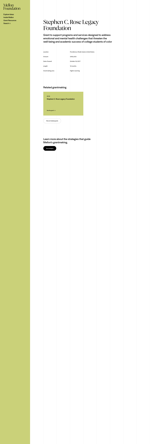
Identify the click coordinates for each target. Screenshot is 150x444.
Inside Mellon (8, 17)
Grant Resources (9, 20)
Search (6, 23)
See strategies (49, 148)
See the (50, 110)
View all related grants (52, 121)
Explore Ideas (8, 14)
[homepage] (11, 6)
